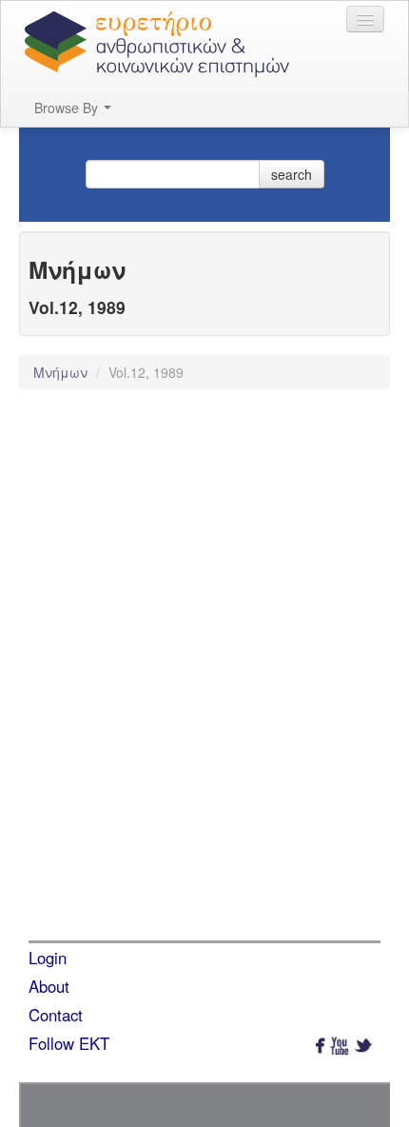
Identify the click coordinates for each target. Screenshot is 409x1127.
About (49, 986)
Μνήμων (62, 372)
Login (48, 957)
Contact (56, 1014)
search (291, 174)
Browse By (68, 107)
